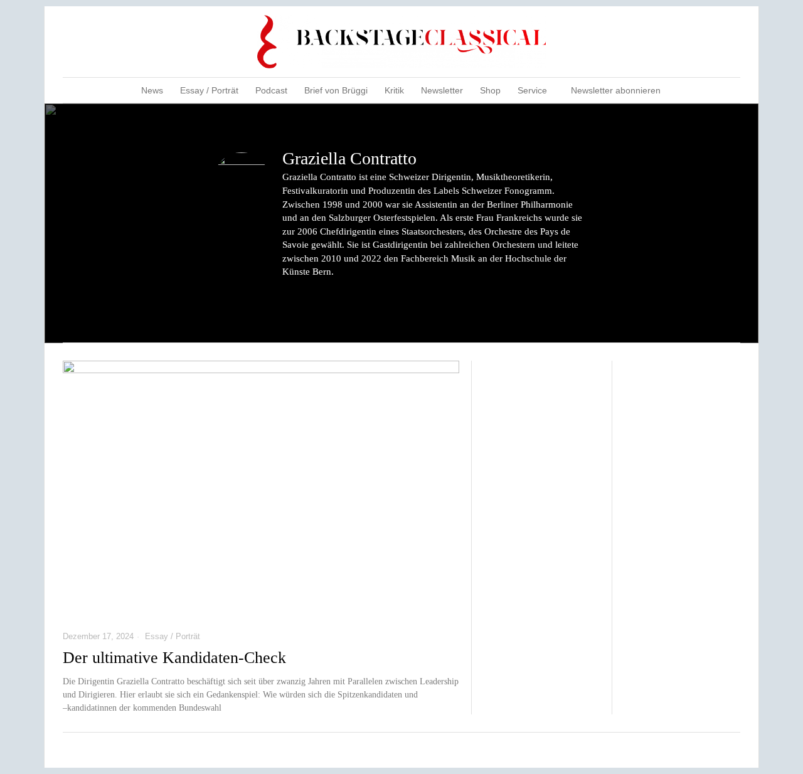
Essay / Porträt (172, 636)
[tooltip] (681, 42)
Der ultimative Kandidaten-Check (174, 658)
